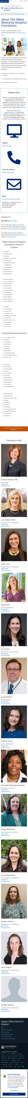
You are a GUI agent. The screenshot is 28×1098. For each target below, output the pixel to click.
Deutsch (17, 1062)
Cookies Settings (14, 1090)
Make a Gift (7, 14)
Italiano (21, 1056)
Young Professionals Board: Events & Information (13, 428)
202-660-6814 (22, 228)
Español (3, 1054)
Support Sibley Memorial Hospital (13, 9)
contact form (21, 235)
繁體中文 (13, 1054)
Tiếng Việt (3, 1058)
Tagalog (3, 1056)
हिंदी (7, 1066)
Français (19, 1054)
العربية (11, 1062)
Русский (9, 1056)
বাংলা (9, 1060)
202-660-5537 (4, 879)
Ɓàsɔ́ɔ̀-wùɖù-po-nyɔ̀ (12, 1058)
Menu (10, 1)
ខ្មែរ (15, 1066)
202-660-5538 (4, 1009)
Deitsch (11, 1066)
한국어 (18, 1060)
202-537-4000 (13, 221)
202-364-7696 (4, 745)
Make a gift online (6, 145)
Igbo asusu (22, 1058)
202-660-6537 (4, 653)
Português (15, 1056)
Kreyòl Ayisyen (4, 1062)
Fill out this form (6, 199)
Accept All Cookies (14, 1094)
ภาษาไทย (15, 1064)
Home (2, 14)
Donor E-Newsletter (6, 1036)
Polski (22, 1062)
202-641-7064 (4, 524)
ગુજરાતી (10, 1064)
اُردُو (21, 1064)
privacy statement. (13, 1087)
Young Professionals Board (8, 1038)
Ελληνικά (3, 1064)
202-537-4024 (4, 609)
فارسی (2, 1066)
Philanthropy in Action (7, 1034)
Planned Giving (5, 1032)
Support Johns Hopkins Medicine (12, 6)
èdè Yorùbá (4, 1060)
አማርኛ (8, 1054)
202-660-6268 (4, 568)
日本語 (13, 1060)
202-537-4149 (4, 926)
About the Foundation (6, 1030)
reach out (23, 107)
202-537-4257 (10, 172)
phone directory (11, 236)
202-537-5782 (4, 701)
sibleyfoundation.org (9, 112)
